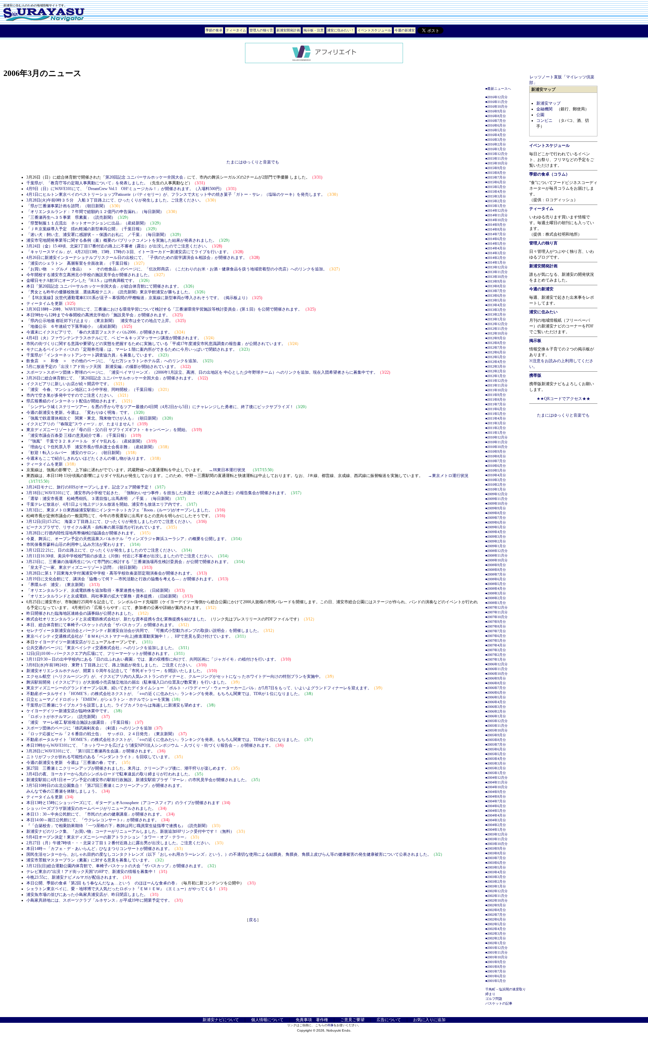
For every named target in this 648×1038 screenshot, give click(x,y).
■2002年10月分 (496, 900)
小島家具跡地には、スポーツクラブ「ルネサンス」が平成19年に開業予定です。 (99, 900)
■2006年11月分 (496, 669)
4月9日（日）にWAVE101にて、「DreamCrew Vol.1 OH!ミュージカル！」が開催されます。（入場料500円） (125, 188)
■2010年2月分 (495, 484)
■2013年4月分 (495, 305)
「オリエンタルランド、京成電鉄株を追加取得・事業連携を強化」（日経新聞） (99, 590)
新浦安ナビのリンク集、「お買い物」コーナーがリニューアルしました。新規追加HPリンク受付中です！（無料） (130, 831)
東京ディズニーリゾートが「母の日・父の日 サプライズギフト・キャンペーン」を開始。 (107, 429)
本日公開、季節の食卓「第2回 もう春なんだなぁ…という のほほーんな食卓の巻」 (102, 883)
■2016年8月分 (495, 116)
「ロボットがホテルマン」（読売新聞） (62, 716)
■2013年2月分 (495, 314)
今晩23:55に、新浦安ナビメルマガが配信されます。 (73, 877)
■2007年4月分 (495, 645)
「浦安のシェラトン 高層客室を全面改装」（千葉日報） (79, 263)
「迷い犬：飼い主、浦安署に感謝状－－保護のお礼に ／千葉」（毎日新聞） (97, 234)
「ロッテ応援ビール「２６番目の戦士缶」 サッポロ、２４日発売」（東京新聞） (101, 733)
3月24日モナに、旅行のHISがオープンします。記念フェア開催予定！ (89, 487)
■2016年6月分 (495, 125)
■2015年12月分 (496, 154)
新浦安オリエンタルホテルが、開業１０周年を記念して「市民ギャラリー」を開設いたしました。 (115, 670)
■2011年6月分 (495, 409)
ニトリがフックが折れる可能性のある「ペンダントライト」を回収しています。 (99, 756)
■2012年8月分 (495, 343)
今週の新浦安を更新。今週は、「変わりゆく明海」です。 (79, 412)
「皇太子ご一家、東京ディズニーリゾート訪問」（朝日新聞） (83, 567)
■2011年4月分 (495, 418)
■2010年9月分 (495, 451)
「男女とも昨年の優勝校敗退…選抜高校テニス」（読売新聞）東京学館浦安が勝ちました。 (109, 292)
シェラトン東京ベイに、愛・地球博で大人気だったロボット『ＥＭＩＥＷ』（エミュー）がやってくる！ (121, 888)
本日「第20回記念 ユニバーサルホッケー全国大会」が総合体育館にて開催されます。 (103, 286)
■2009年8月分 (495, 513)
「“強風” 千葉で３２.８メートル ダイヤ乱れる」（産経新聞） (85, 441)
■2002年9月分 (495, 905)
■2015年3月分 (495, 196)
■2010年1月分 (495, 489)
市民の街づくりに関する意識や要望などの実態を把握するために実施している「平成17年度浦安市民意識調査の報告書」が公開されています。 (156, 343)
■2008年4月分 (495, 588)
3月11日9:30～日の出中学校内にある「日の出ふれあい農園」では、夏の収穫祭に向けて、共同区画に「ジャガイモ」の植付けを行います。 (152, 659)
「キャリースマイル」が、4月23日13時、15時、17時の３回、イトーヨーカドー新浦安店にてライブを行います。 (128, 251)
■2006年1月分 (495, 716)
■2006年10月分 (496, 673)
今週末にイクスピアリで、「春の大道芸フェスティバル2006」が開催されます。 (99, 332)
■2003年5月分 (495, 867)
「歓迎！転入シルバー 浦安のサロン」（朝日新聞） (75, 452)
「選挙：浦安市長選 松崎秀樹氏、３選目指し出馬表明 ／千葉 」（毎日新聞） (99, 498)
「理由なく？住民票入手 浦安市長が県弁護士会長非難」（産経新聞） (91, 447)
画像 (330, 1025)
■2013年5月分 (495, 300)
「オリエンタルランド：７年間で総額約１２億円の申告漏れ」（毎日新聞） (95, 211)
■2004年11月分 (496, 782)
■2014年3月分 (495, 253)
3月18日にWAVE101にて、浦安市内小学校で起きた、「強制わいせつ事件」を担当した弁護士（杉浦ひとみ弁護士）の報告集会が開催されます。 (157, 492)
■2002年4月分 (495, 929)
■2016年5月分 (495, 130)
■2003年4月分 (495, 872)
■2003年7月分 (495, 858)
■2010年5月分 (495, 470)
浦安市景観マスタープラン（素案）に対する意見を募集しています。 (89, 860)
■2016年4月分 (495, 135)
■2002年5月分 (495, 924)
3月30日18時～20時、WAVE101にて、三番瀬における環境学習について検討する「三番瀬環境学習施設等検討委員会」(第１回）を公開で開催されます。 (164, 309)
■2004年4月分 (495, 815)
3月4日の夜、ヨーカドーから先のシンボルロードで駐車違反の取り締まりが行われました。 (109, 774)
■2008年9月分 (495, 565)
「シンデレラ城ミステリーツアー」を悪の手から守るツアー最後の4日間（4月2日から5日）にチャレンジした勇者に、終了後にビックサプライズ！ (160, 406)
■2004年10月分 (496, 787)
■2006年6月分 (495, 692)
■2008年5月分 (495, 584)
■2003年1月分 (495, 886)
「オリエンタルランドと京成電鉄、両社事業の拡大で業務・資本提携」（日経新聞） (103, 596)
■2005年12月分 (496, 721)
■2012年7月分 (495, 347)
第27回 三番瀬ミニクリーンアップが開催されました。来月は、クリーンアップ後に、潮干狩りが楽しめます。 (127, 768)
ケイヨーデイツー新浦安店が (60, 642)
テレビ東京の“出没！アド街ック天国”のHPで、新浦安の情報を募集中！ (91, 871)
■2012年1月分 (495, 376)
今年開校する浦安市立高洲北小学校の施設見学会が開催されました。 (89, 274)
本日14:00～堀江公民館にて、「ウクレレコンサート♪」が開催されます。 (92, 820)
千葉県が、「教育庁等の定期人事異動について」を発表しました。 (87, 183)
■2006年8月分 (495, 683)
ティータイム (236, 30)
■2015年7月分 (495, 177)
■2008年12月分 (496, 551)
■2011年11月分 (496, 385)
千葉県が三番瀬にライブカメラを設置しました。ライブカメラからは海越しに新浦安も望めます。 (115, 705)
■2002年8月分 (495, 910)
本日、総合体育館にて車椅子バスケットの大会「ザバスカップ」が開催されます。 (101, 624)
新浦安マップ (548, 103)
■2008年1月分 (495, 603)
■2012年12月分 (496, 324)
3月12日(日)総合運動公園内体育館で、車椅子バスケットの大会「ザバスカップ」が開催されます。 (115, 865)
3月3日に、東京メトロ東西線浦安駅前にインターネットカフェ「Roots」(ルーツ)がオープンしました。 (119, 510)
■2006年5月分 (495, 697)
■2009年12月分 (496, 494)
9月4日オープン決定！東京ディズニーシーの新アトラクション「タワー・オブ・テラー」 (107, 837)
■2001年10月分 (496, 957)
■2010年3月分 (495, 480)
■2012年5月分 (495, 357)
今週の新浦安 (405, 30)
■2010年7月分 (495, 461)
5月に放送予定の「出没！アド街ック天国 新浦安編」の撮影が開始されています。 (102, 366)
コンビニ (544, 120)
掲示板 (308, 30)
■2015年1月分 (495, 206)
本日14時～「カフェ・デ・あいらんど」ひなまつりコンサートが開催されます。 (99, 848)
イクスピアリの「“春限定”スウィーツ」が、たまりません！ (80, 424)
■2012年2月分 (495, 371)
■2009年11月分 (496, 499)
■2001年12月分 (496, 948)
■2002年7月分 (495, 914)
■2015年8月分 (495, 173)
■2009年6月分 (495, 522)
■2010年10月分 (496, 447)
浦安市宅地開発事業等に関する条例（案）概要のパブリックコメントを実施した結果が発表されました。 (121, 240)
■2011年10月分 (496, 390)
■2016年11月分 (496, 102)
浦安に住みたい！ (340, 30)
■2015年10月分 (496, 163)
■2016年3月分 (495, 139)
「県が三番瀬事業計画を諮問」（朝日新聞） (66, 206)
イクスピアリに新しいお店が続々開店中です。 (68, 383)
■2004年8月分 (495, 796)
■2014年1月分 (495, 262)
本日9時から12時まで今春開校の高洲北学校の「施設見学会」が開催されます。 (98, 315)
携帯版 (535, 375)
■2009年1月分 (495, 546)
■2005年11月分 (496, 725)
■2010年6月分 (495, 466)
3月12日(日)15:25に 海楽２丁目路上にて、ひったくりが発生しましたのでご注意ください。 (110, 521)
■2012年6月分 (495, 352)
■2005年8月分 (495, 740)
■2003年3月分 (495, 877)
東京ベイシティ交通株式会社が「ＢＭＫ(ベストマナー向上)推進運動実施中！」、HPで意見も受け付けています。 (129, 636)
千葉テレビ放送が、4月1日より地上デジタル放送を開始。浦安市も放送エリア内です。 (105, 504)
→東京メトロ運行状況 (448, 475)
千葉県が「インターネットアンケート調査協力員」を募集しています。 (91, 355)
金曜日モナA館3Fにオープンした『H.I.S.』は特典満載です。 (89, 280)
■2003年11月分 (496, 839)
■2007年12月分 (496, 607)
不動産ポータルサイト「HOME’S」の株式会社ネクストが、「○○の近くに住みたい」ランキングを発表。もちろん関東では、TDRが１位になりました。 (164, 693)
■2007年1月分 (495, 659)
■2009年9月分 (495, 508)
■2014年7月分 (495, 234)
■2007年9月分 (495, 621)
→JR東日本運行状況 (227, 470)
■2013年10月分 (496, 276)
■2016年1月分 (495, 149)
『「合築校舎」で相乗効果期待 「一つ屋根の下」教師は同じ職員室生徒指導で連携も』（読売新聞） (118, 825)
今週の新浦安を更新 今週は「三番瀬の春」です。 (72, 762)
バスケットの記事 (498, 1003)
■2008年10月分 (496, 560)
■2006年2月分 (495, 711)
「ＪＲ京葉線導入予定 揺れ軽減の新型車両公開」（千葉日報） (85, 229)
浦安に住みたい (543, 312)
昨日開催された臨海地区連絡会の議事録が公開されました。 (81, 613)
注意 (320, 30)
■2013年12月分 (496, 267)
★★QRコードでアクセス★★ (563, 398)
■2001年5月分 (495, 981)
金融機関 (544, 109)
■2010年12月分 (496, 437)
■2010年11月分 (496, 442)
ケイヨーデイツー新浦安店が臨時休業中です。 (68, 711)
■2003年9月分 (495, 848)
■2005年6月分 (495, 749)
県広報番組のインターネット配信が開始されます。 (72, 401)
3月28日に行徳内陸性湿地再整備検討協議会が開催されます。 (82, 533)
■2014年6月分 (495, 239)
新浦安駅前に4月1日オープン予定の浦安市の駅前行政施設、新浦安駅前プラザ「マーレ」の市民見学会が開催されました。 (137, 779)
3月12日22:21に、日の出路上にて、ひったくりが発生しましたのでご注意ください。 (102, 550)
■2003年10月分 (496, 844)
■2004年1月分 (495, 829)
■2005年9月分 (495, 735)
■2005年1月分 (495, 773)
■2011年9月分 (495, 395)
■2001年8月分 (495, 966)
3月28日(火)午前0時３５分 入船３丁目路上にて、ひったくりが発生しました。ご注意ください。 (114, 200)
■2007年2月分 (495, 655)
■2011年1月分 (495, 432)
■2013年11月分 (496, 272)
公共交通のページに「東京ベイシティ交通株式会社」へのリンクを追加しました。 (101, 647)
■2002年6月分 (495, 919)
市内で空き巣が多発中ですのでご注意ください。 (70, 395)
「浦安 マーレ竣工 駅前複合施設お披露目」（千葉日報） (79, 722)
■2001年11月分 (496, 952)
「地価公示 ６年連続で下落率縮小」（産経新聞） (72, 326)
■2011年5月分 (495, 414)
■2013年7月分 (495, 291)
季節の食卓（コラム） (549, 174)
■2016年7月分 (495, 121)
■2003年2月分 (495, 881)
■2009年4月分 (495, 532)
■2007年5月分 (495, 640)
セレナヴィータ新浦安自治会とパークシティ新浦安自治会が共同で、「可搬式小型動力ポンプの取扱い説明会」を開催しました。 (143, 630)
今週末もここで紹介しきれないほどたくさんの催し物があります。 (87, 458)
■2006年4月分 (495, 702)
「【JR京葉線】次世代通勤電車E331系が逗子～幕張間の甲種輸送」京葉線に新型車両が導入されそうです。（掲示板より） (138, 297)
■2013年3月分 (495, 310)
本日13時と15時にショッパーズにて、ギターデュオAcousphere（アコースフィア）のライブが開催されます (123, 802)
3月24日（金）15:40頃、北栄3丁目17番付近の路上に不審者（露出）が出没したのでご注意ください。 (118, 246)
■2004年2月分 (495, 825)
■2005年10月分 (496, 730)
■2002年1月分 (495, 943)
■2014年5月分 (495, 243)
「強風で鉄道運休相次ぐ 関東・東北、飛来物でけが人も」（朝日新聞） (93, 418)
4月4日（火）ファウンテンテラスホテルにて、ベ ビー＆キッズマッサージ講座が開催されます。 (113, 338)
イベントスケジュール (374, 30)
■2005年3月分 (495, 763)
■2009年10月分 (496, 503)
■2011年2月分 (495, 428)
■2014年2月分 (495, 258)
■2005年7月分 (495, 744)
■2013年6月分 (495, 295)
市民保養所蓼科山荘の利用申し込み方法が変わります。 (77, 544)
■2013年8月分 (495, 286)
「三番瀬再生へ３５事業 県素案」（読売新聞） (70, 217)
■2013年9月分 (495, 281)
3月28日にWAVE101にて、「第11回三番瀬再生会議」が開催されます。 (90, 751)
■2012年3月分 (495, 366)
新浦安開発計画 (288, 30)
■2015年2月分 (495, 201)
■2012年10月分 (496, 333)
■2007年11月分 (496, 612)
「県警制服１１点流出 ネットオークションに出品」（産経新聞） (87, 223)
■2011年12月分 (496, 380)
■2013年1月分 (495, 319)
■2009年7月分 (495, 518)
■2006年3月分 (495, 707)
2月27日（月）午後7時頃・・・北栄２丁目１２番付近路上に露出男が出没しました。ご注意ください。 (119, 843)
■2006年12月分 (496, 664)
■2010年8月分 (495, 456)
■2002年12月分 (496, 891)
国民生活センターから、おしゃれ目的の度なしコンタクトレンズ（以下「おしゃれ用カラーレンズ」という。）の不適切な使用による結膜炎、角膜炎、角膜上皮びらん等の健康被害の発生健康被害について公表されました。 (228, 854)
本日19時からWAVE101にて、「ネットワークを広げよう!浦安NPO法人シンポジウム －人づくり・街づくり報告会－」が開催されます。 (149, 745)
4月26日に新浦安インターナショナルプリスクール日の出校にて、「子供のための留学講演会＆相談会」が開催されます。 (136, 257)
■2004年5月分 (495, 811)
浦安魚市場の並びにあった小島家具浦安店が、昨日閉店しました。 (87, 894)
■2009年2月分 (495, 541)
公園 (540, 114)
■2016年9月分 (495, 111)
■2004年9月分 (495, 792)
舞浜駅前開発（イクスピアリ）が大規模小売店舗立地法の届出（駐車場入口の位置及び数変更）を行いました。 (127, 682)
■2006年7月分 (495, 688)
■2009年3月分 (495, 536)
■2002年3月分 (495, 933)
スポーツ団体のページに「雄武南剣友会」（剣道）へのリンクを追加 (89, 728)
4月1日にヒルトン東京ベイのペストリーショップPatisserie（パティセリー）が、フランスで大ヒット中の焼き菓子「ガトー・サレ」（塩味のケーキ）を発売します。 (175, 194)
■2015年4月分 (495, 191)
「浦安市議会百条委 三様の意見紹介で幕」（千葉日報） (77, 435)
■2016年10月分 (496, 106)
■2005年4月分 (495, 759)
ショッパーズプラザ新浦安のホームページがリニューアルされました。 (91, 808)
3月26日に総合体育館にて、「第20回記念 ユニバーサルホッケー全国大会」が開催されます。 (110, 378)
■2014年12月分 (496, 210)
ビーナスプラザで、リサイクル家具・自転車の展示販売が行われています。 (95, 527)
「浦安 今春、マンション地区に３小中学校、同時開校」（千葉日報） (91, 389)
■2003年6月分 (495, 862)
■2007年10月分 (496, 617)
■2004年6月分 (495, 806)
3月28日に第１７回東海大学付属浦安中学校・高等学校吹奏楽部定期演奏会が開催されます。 (110, 573)
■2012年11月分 (496, 328)
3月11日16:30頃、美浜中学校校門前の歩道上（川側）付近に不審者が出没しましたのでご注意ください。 (121, 556)
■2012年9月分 (495, 338)
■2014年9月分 (495, 225)
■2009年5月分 (495, 527)
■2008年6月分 (495, 579)
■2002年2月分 (495, 938)
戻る (253, 919)
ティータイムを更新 (44, 303)
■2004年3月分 (495, 820)
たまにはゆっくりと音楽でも (252, 162)
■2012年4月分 (495, 362)
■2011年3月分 (495, 423)
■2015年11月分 (496, 158)
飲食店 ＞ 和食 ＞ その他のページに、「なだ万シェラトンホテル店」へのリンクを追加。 (113, 360)
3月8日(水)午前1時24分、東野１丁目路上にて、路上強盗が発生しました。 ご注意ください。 (110, 665)
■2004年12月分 (496, 777)
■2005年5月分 (495, 754)
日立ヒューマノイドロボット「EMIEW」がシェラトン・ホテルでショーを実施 (97, 699)
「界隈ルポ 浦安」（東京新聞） (56, 584)
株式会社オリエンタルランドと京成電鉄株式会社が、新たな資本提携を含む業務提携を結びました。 (117, 619)
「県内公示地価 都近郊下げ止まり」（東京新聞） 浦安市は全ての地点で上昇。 (99, 320)
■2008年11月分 (496, 555)
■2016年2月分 (495, 144)
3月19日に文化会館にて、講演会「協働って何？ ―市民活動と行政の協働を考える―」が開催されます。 (121, 579)
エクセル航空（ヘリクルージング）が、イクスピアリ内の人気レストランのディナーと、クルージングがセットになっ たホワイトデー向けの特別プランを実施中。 (174, 676)
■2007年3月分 (495, 650)
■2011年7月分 (495, 404)
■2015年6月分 (495, 182)
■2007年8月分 (495, 626)
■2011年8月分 (495, 399)
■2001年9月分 (495, 962)
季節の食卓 (214, 30)
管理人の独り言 (261, 30)
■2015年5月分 (495, 187)
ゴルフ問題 (493, 999)
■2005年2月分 (495, 768)
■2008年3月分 (495, 593)
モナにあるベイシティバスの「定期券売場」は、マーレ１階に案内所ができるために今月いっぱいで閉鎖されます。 (131, 349)
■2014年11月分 (496, 215)
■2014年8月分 (495, 229)
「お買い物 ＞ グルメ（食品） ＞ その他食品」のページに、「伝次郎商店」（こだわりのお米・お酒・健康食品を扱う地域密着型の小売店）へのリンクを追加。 (176, 269)
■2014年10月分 (496, 220)
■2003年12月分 (496, 834)
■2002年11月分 (496, 896)
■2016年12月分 (496, 97)
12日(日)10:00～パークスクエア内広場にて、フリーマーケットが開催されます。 (99, 653)
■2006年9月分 (495, 678)
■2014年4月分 (495, 248)
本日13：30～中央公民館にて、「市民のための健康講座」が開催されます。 (95, 814)
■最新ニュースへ (498, 88)
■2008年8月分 (495, 569)
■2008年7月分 (495, 574)
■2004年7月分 (495, 801)
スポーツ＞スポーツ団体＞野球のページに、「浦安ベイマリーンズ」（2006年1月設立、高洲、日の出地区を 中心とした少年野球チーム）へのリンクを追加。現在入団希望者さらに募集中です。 (202, 372)
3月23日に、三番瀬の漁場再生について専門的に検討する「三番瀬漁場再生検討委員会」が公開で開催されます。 (129, 561)
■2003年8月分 (495, 853)
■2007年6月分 (495, 636)
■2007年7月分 (495, 631)
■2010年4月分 (495, 475)
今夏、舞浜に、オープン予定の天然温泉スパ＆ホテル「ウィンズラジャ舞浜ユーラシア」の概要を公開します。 (127, 538)
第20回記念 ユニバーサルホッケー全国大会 (144, 177)
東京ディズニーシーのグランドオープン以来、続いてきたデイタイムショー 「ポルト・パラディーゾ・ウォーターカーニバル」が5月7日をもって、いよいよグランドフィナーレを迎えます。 (199, 688)
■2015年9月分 (495, 168)
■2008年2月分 (495, 598)
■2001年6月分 (495, 976)
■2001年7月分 (495, 971)
